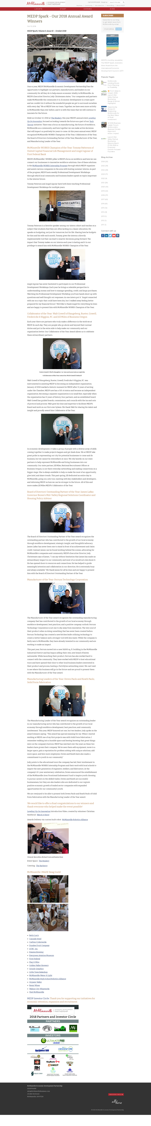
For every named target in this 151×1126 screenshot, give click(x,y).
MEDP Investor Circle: (38, 998)
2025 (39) (104, 166)
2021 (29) (104, 183)
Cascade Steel (35, 939)
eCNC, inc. (33, 949)
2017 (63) (104, 199)
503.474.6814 (95, 2)
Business (79, 5)
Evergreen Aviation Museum (41, 955)
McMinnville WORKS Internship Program (49, 166)
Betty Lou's (34, 935)
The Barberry (42, 866)
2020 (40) (104, 187)
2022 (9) (104, 178)
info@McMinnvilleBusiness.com (38, 1091)
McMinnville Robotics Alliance (75, 820)
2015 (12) (104, 208)
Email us (104, 2)
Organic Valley (35, 982)
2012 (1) (103, 220)
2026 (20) (104, 161)
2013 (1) (104, 216)
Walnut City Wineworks (39, 989)
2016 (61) (104, 204)
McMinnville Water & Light (40, 975)
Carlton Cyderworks (37, 942)
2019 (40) (104, 191)
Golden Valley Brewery (39, 965)
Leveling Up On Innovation (38, 811)
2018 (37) (104, 195)
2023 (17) (104, 174)
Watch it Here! (43, 815)
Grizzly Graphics (36, 969)
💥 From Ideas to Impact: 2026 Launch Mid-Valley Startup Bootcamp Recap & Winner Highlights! (114, 97)
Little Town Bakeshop (38, 972)
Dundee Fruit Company (39, 945)
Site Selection (99, 5)
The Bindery (56, 118)
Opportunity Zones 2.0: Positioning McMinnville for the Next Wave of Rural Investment (113, 113)
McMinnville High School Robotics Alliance (47, 979)
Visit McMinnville (36, 992)
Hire (112, 9)
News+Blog (110, 5)
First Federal (34, 959)
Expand (88, 9)
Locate (38, 9)
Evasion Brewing (36, 952)
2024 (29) (104, 170)
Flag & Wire (34, 962)
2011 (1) (103, 225)
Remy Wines (34, 985)
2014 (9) (104, 212)
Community (88, 5)
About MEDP (120, 5)
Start (63, 9)
